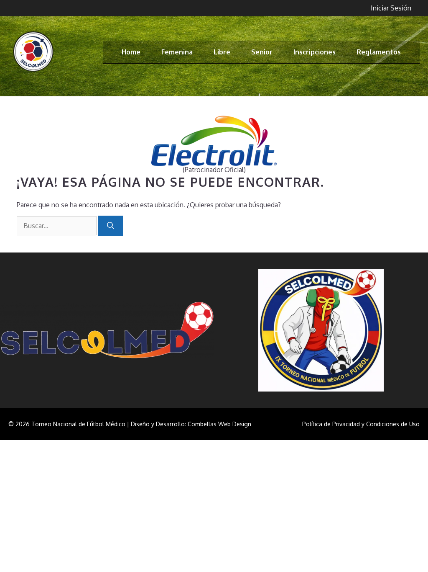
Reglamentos (379, 52)
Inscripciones (314, 52)
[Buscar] (110, 226)
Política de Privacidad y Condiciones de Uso (361, 424)
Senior (262, 52)
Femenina (177, 52)
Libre (222, 52)
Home (131, 52)
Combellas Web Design (219, 424)
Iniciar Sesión (391, 8)
